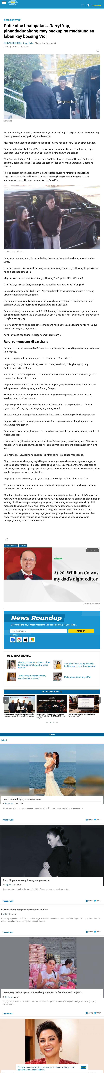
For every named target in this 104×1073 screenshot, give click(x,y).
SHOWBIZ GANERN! (13, 43)
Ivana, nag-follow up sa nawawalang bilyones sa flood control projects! (42, 992)
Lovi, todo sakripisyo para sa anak (22, 799)
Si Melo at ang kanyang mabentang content (24, 909)
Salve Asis (8, 997)
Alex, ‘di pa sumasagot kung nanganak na (26, 880)
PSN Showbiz (12, 20)
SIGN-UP (81, 631)
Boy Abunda (9, 804)
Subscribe (96, 6)
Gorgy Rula (28, 43)
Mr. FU (5, 914)
